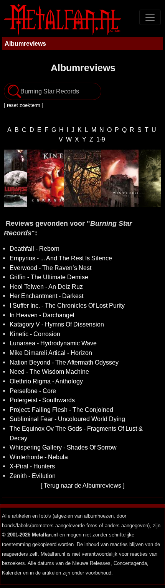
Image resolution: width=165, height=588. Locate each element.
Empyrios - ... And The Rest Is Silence (61, 258)
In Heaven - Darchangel (42, 314)
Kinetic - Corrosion (35, 333)
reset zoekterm (23, 105)
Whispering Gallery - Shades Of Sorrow (63, 447)
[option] (44, 178)
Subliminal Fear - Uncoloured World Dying (67, 418)
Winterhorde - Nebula (39, 456)
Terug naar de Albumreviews (82, 485)
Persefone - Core (33, 390)
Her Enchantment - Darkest (46, 295)
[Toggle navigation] (150, 17)
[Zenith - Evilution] (81, 178)
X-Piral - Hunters (32, 466)
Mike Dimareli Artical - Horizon (51, 352)
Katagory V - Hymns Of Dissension (57, 324)
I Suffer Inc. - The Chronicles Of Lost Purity (67, 305)
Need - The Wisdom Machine (49, 371)
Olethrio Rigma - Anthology (46, 381)
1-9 (100, 139)
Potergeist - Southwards (42, 399)
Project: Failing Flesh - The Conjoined (61, 409)
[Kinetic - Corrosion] (44, 178)
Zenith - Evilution (33, 475)
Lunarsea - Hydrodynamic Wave (53, 343)
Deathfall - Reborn (34, 248)
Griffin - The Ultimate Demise (49, 276)
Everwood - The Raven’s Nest (50, 267)
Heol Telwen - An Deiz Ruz (46, 286)
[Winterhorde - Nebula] (118, 178)
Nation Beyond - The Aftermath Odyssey (64, 362)
